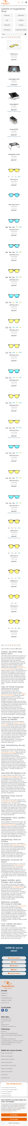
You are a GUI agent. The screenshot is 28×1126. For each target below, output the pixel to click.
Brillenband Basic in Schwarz (8, 824)
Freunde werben (14, 973)
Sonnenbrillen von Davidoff (8, 1065)
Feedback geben (14, 958)
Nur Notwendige (14, 1119)
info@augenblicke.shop (6, 998)
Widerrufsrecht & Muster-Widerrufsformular (11, 1035)
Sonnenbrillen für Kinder (7, 1059)
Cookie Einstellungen (6, 1044)
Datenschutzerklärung (6, 1112)
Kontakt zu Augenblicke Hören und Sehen (11, 1042)
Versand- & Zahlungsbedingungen (9, 1033)
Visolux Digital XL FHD (17, 887)
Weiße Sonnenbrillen (7, 1071)
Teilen (15, 962)
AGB (2, 1037)
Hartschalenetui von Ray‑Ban (8, 752)
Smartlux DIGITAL (22, 906)
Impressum (3, 1031)
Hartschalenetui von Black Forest (9, 801)
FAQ (2, 1022)
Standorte (14, 966)
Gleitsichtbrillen (5, 1077)
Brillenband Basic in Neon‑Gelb (19, 845)
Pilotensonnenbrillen (6, 1062)
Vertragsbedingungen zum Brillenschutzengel (12, 1040)
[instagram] (6, 1010)
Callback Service (5, 1024)
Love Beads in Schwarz (19, 865)
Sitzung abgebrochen (6, 1019)
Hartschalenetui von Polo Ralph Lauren (10, 776)
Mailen (14, 969)
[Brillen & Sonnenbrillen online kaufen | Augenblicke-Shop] (7, 2)
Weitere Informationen (14, 1123)
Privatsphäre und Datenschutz (8, 1039)
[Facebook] (2, 1010)
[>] (19, 37)
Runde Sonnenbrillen (7, 1068)
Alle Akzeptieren (14, 1115)
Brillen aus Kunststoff (7, 1053)
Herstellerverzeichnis (6, 1021)
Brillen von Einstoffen (7, 1056)
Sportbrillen (4, 1074)
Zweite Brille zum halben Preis (8, 1026)
